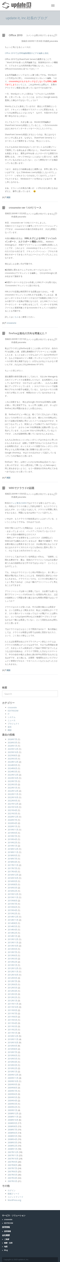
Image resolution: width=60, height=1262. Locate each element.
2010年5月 (12, 1058)
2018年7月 (12, 858)
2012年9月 (12, 978)
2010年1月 (12, 1071)
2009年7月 (12, 1091)
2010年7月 (12, 1052)
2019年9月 (12, 832)
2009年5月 (12, 1097)
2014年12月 (13, 916)
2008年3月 (12, 1142)
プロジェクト (13, 723)
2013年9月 (12, 949)
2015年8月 (12, 900)
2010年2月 (12, 1068)
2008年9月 (12, 1123)
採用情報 (7, 1231)
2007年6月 (12, 1171)
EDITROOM (13, 710)
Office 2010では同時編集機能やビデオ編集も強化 (27, 53)
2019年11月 (13, 829)
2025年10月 (13, 752)
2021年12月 (13, 803)
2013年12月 (13, 939)
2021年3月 (12, 813)
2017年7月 (12, 868)
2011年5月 (12, 1020)
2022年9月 (12, 800)
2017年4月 (12, 871)
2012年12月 (13, 968)
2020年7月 (12, 820)
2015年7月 (12, 903)
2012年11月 (13, 971)
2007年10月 (13, 1158)
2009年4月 (12, 1100)
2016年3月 (12, 887)
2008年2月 (12, 1145)
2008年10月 (13, 1120)
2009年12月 (13, 1074)
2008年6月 (12, 1132)
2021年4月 (12, 810)
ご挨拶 (6, 1239)
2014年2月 (12, 932)
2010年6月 (12, 1055)
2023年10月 (13, 778)
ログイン (11, 1190)
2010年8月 (12, 1049)
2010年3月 (12, 1065)
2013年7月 (12, 952)
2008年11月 (13, 1116)
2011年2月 (12, 1029)
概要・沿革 (8, 1243)
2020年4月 (12, 823)
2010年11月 (13, 1039)
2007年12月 (13, 1152)
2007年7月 (12, 1168)
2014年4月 (12, 929)
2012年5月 (12, 987)
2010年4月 (12, 1061)
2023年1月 (12, 787)
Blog (6, 1250)
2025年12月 (13, 749)
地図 (6, 1246)
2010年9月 (12, 1045)
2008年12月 (13, 1113)
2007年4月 (12, 1178)
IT (8, 714)
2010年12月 (13, 1036)
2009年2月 (12, 1107)
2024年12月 (13, 762)
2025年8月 (12, 755)
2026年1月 (12, 745)
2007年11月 (13, 1155)
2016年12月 (13, 874)
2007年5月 (12, 1174)
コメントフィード (15, 1197)
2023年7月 (12, 781)
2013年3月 (12, 958)
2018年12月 (13, 849)
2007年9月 (12, 1161)
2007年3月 (12, 1181)
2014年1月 (12, 936)
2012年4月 (12, 991)
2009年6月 (12, 1094)
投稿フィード (13, 1193)
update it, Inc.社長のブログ (27, 18)
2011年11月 (13, 1003)
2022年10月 (13, 797)
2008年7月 (12, 1129)
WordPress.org (14, 1200)
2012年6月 (12, 984)
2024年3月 (12, 771)
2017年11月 (13, 865)
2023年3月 (12, 784)
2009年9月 (12, 1084)
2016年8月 (12, 884)
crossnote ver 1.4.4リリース (25, 207)
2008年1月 (12, 1149)
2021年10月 (13, 807)
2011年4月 (12, 1023)
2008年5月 (12, 1136)
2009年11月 (13, 1078)
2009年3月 (12, 1103)
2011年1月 (12, 1032)
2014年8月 (12, 923)
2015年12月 (13, 894)
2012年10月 (13, 974)
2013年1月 (12, 965)
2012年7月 (12, 981)
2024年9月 (12, 765)
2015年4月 (12, 910)
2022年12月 (13, 791)
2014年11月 (13, 920)
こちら (16, 317)
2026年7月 (12, 739)
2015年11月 (13, 897)
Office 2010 (15, 35)
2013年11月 (13, 942)
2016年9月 (12, 881)
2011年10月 (13, 1007)
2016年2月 (12, 891)
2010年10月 (13, 1042)
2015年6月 (12, 907)
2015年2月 (12, 913)
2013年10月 (13, 945)
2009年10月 (13, 1081)
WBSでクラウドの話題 (21, 488)
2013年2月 (12, 961)
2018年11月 (13, 852)
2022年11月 (13, 794)
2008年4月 (12, 1139)
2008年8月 (12, 1126)
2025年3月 (12, 758)
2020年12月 (13, 816)
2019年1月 (12, 845)
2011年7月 (12, 1013)
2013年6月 (12, 955)
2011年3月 (12, 1026)
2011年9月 (12, 1010)
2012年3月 (12, 994)
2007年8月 (12, 1165)
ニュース (11, 720)
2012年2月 (12, 997)
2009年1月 (12, 1110)
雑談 (8, 197)
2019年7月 (12, 836)
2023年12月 (13, 774)
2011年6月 (12, 1016)
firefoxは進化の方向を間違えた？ (28, 333)
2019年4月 (12, 839)
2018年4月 (12, 861)
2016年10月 (13, 878)
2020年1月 (12, 826)
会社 (10, 726)
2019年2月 (12, 842)
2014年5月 (12, 926)
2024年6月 (12, 768)
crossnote (11, 323)
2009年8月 (12, 1087)
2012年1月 (12, 1000)
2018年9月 (12, 855)
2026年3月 (12, 742)
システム (11, 717)
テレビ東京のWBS (19, 503)
